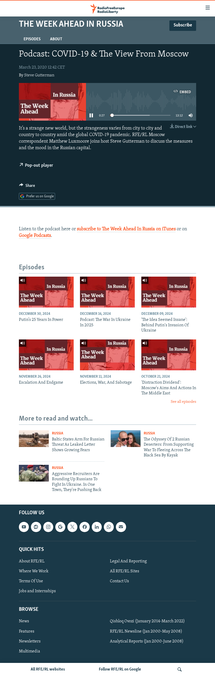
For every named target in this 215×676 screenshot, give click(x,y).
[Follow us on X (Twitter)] (72, 527)
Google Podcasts (35, 235)
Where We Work (34, 571)
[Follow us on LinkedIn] (97, 527)
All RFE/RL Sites (124, 571)
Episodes (32, 39)
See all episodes (183, 402)
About (56, 39)
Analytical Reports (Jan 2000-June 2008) (147, 641)
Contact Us (119, 581)
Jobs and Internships (37, 591)
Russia (57, 433)
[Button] (27, 187)
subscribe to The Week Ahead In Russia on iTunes (126, 229)
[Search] (179, 669)
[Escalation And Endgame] (46, 354)
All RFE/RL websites (48, 669)
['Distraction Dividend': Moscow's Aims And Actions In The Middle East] (168, 354)
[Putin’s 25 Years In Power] (46, 292)
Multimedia (29, 651)
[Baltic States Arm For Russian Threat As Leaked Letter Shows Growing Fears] (34, 438)
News (24, 621)
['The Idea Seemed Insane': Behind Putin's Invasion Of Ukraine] (168, 292)
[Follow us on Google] (60, 527)
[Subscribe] (121, 527)
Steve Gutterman (39, 75)
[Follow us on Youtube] (24, 527)
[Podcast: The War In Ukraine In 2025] (107, 292)
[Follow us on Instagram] (48, 527)
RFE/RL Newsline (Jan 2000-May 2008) (146, 631)
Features (26, 631)
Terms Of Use (31, 581)
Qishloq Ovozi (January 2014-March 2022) (147, 621)
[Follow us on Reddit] (36, 527)
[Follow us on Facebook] (84, 527)
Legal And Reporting (128, 561)
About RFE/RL (32, 561)
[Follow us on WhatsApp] (109, 527)
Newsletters (30, 641)
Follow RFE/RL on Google (120, 669)
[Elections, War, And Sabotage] (107, 354)
